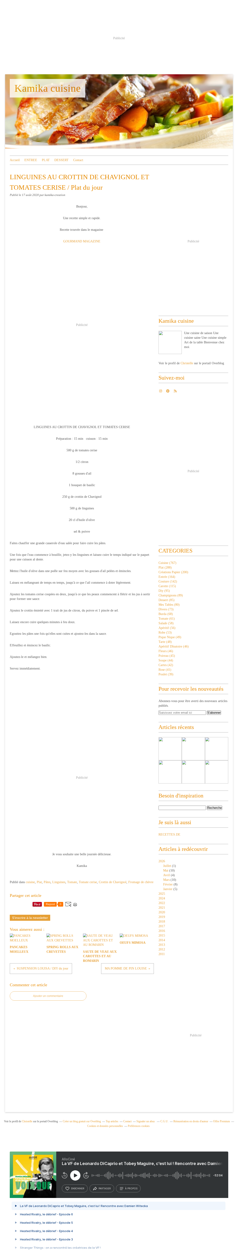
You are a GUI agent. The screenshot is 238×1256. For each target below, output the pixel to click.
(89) (171, 595)
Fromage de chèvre (140, 882)
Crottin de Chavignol (112, 882)
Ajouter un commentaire (48, 996)
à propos (131, 1188)
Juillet (167, 866)
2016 (162, 931)
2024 (162, 898)
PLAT (46, 160)
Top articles (112, 1121)
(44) (166, 660)
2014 (162, 940)
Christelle (187, 363)
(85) (167, 600)
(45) (167, 655)
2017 (162, 926)
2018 (162, 921)
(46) (174, 646)
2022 (162, 903)
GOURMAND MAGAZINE (81, 241)
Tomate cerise (88, 882)
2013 (162, 945)
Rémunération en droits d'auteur (190, 1121)
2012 (162, 949)
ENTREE (30, 160)
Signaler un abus (145, 1121)
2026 (162, 861)
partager (105, 1188)
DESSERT (61, 160)
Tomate (72, 882)
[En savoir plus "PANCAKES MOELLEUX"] (170, 748)
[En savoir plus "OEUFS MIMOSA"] (216, 772)
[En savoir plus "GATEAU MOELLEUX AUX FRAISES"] (170, 772)
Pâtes (47, 882)
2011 (162, 954)
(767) (167, 563)
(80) (169, 604)
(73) (166, 609)
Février (168, 884)
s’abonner (77, 1188)
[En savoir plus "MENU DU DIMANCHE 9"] (216, 748)
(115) (167, 586)
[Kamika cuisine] (170, 342)
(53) (165, 632)
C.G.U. (164, 1121)
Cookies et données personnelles (105, 1126)
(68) (166, 614)
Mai (165, 870)
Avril (166, 875)
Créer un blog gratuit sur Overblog (82, 1121)
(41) (165, 669)
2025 (162, 893)
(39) (166, 674)
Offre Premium (221, 1121)
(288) (165, 567)
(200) (173, 572)
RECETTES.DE (169, 834)
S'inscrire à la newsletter (30, 918)
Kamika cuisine (47, 88)
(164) (167, 577)
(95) (164, 590)
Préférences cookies (139, 1126)
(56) (167, 628)
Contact (78, 160)
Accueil (15, 160)
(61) (167, 618)
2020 (162, 912)
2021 (162, 907)
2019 (162, 917)
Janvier (167, 889)
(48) (165, 642)
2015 (162, 935)
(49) (170, 637)
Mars (166, 880)
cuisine (30, 882)
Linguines (58, 882)
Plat (39, 882)
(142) (168, 581)
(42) (166, 665)
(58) (166, 623)
